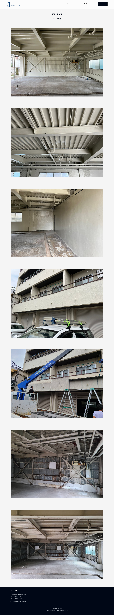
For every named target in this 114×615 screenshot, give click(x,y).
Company (77, 3)
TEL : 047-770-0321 (15, 596)
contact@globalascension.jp (18, 601)
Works (86, 3)
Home (69, 3)
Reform (94, 3)
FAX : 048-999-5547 (16, 599)
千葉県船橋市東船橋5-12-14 (18, 594)
